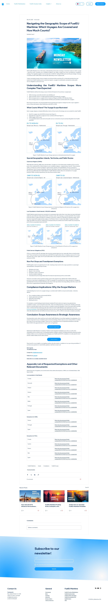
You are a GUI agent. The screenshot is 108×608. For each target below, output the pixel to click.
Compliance (46, 466)
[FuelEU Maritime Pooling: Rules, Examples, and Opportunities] (54, 496)
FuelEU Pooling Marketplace (71, 592)
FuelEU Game (68, 598)
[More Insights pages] (51, 3)
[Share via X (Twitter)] (31, 474)
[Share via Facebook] (27, 474)
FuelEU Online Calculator (70, 595)
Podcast (47, 595)
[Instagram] (100, 588)
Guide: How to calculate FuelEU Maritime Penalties (77, 505)
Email (36, 558)
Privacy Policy (48, 598)
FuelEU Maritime (32, 466)
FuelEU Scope (55, 466)
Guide (39, 466)
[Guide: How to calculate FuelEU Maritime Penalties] (77, 496)
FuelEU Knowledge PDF (70, 597)
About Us (47, 597)
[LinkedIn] (96, 588)
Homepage (48, 592)
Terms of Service (49, 600)
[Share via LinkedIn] (34, 474)
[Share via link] (38, 474)
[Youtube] (98, 588)
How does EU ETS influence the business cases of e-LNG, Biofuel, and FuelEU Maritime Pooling (29, 505)
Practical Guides (31, 469)
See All (87, 487)
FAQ (66, 600)
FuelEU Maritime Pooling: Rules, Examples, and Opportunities (53, 505)
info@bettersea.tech (12, 597)
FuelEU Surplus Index (70, 594)
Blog (46, 594)
